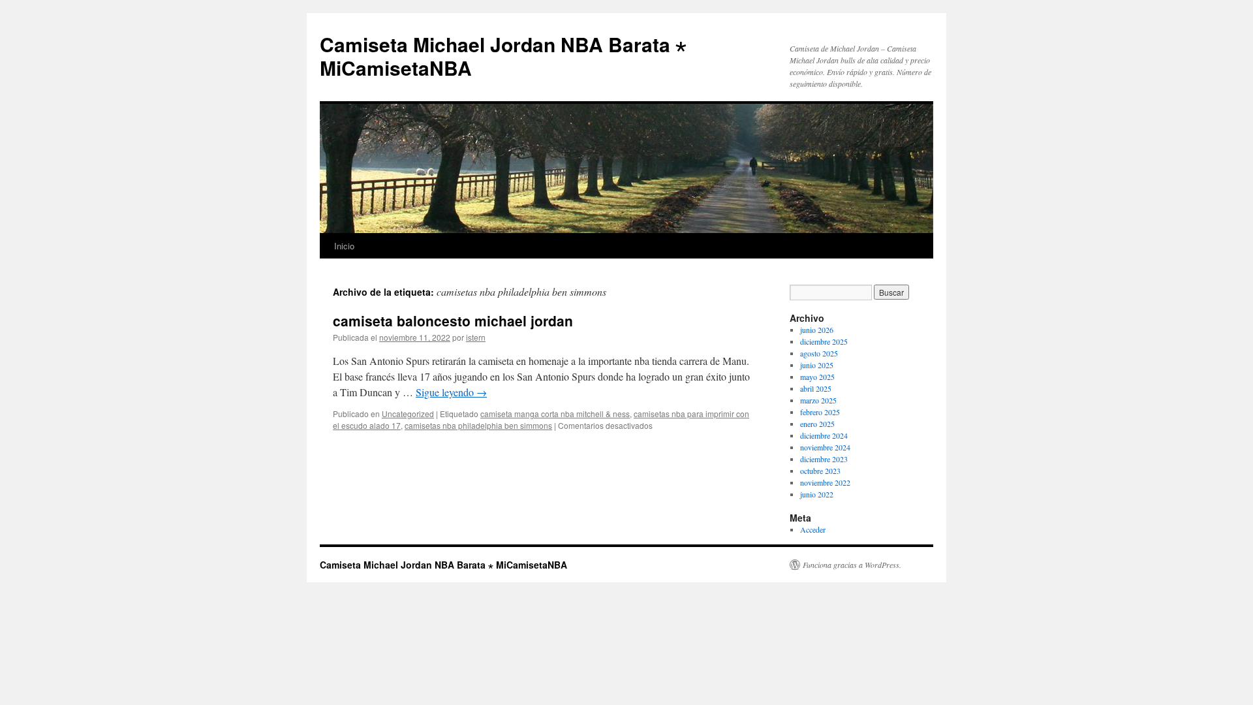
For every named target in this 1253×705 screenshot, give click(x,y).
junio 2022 (816, 494)
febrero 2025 (820, 412)
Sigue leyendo (451, 392)
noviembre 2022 (825, 482)
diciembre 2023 (824, 459)
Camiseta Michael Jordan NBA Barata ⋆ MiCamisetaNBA (503, 56)
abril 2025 (815, 388)
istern (476, 337)
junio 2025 (816, 365)
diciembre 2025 (824, 341)
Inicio (344, 246)
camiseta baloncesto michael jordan (453, 320)
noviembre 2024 (825, 447)
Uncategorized (408, 413)
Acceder (813, 529)
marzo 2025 (818, 400)
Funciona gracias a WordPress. (852, 564)
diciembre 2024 (824, 435)
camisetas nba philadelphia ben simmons (478, 425)
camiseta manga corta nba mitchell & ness (555, 413)
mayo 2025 (817, 376)
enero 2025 (817, 423)
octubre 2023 (820, 470)
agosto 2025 (819, 353)
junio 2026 (816, 329)
